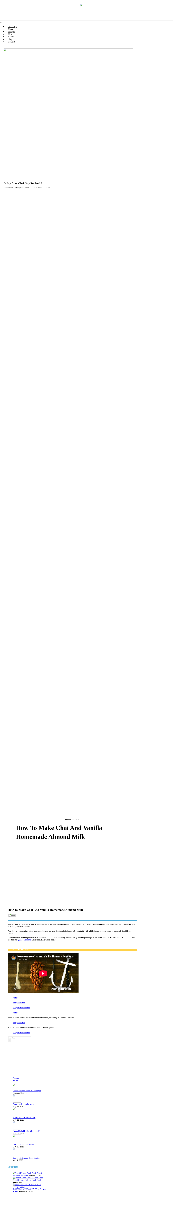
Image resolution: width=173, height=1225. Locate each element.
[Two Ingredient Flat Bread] (17, 1142)
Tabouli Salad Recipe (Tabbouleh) (26, 1131)
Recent (15, 1080)
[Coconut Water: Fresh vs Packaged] (17, 1088)
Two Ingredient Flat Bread (23, 1144)
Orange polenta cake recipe (23, 1104)
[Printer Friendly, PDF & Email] (12, 916)
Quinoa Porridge (24, 940)
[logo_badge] (86, 6)
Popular (16, 1078)
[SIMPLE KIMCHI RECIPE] (17, 1115)
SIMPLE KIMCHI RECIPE (24, 1117)
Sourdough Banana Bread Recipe (26, 1158)
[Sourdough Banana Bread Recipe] (17, 1156)
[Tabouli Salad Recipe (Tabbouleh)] (17, 1129)
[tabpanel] (50, 1018)
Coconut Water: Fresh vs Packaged (27, 1091)
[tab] (52, 998)
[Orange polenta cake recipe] (17, 1102)
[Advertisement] (27, 1058)
